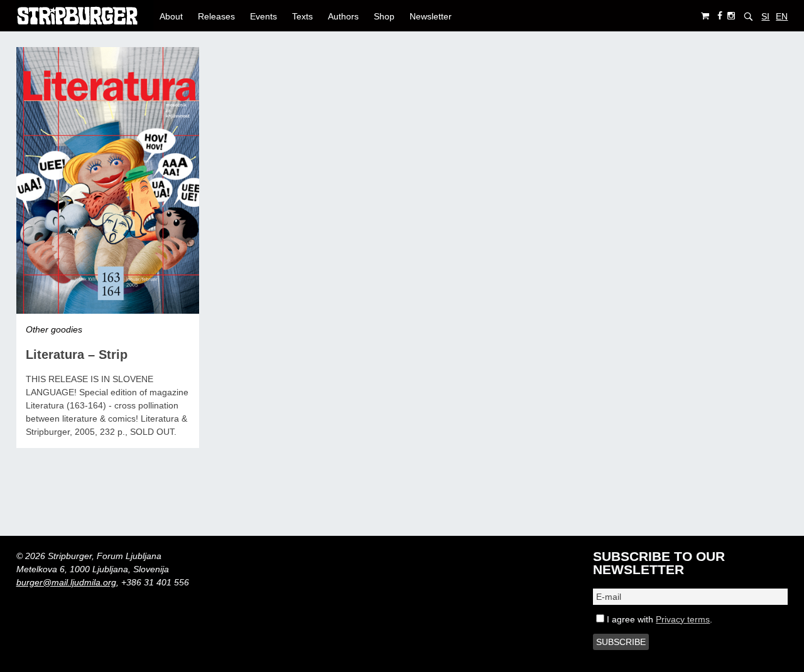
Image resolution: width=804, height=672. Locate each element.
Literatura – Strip (77, 354)
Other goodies (54, 329)
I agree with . (658, 619)
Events (263, 16)
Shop (384, 16)
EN (782, 16)
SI (765, 16)
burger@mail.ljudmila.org (66, 582)
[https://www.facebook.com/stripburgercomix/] (719, 16)
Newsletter (431, 16)
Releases (216, 16)
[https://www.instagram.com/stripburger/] (731, 16)
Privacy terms (683, 619)
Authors (343, 16)
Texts (302, 16)
